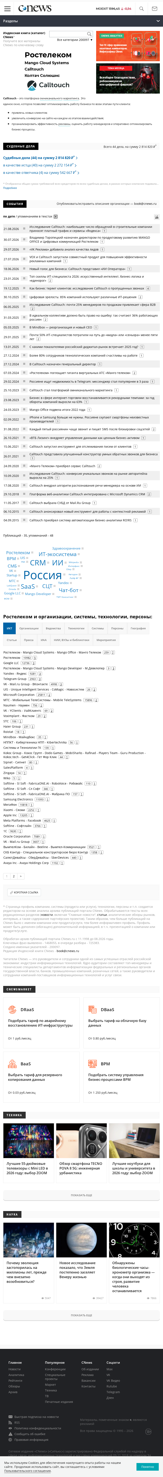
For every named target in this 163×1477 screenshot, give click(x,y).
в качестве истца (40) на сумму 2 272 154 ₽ (38, 165)
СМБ (12, 566)
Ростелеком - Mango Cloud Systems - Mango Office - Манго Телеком (52, 652)
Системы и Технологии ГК (22, 748)
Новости (14, 1369)
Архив (12, 1392)
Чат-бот (69, 590)
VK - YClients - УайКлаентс (22, 711)
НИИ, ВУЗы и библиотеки (71, 640)
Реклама (88, 1375)
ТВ (47, 1396)
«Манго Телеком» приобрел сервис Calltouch (62, 466)
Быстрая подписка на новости (36, 1417)
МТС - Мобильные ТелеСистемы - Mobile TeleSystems (42, 700)
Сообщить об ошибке (29, 1434)
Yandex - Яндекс (15, 673)
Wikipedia (74, 562)
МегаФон (10, 805)
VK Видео (113, 1381)
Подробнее (10, 188)
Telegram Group (15, 679)
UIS (22, 558)
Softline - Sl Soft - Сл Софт (21, 789)
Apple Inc (10, 815)
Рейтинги (15, 1381)
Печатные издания (59, 1402)
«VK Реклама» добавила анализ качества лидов (64, 249)
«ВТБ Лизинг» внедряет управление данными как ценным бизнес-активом (84, 438)
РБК (23, 561)
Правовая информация (31, 1440)
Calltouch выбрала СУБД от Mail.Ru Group (60, 503)
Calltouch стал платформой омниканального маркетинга (71, 390)
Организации (29, 628)
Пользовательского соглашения (27, 1471)
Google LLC (12, 593)
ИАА (44, 640)
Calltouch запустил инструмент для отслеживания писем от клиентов (80, 446)
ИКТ (9, 628)
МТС (12, 581)
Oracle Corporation (17, 836)
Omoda (12, 589)
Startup (12, 575)
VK (11, 571)
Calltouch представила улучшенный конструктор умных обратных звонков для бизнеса (94, 454)
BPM (11, 558)
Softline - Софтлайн (17, 826)
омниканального (51, 98)
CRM (38, 563)
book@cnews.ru (145, 204)
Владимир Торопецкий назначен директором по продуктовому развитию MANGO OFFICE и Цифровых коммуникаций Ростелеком (90, 239)
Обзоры (14, 1386)
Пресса (29, 640)
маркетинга (71, 98)
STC (6, 721)
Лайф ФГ (74, 578)
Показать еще (81, 1195)
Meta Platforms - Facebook (22, 820)
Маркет (50, 1385)
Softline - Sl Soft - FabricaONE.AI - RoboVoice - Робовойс (43, 783)
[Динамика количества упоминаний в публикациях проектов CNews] (157, 217)
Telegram (113, 1392)
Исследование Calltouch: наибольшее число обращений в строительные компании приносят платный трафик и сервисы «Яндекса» (91, 229)
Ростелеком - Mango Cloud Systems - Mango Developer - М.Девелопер (54, 668)
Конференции (55, 1369)
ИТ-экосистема (58, 554)
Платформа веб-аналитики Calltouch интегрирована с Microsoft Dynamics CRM (87, 494)
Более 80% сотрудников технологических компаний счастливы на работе (84, 355)
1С (5, 831)
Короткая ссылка (26, 892)
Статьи (12, 640)
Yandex (63, 583)
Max (109, 1369)
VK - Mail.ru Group (16, 842)
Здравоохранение (66, 548)
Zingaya (8, 773)
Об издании (90, 1369)
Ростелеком (18, 552)
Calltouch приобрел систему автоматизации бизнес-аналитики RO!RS (81, 520)
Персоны (117, 628)
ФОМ (6, 598)
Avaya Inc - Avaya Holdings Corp (26, 863)
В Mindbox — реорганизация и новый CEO (61, 327)
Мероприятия (106, 640)
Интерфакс (74, 566)
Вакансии (89, 1381)
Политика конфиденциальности (37, 1428)
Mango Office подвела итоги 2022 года (57, 410)
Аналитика (16, 1375)
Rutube (112, 1386)
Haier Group (12, 726)
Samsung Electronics (18, 799)
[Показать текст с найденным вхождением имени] (55, 216)
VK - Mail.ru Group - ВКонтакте (25, 684)
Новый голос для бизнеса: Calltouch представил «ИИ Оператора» (77, 269)
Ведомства (53, 628)
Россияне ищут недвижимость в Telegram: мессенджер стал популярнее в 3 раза (89, 381)
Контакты (89, 1386)
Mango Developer (38, 594)
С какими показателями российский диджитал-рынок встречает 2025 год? (84, 347)
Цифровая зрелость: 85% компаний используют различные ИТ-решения (83, 297)
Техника (51, 1390)
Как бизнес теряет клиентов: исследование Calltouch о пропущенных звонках (87, 288)
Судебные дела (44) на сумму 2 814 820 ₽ (39, 157)
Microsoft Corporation (19, 695)
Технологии (76, 628)
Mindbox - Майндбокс (19, 737)
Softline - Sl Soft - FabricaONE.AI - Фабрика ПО (36, 794)
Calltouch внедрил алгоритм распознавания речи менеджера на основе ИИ (85, 485)
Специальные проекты (55, 1377)
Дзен (110, 1398)
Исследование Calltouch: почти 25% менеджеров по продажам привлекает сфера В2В (93, 305)
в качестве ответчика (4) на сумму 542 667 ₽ (39, 172)
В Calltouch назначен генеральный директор (63, 364)
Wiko (6, 778)
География (138, 628)
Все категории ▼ (75, 40)
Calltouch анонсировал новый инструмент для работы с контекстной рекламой (88, 511)
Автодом (73, 574)
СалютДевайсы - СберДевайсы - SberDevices (36, 857)
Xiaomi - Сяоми (14, 810)
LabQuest (12, 585)
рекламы (64, 124)
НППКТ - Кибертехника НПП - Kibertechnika (35, 742)
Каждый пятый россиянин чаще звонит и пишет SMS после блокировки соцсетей (90, 429)
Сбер (68, 569)
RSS (17, 1422)
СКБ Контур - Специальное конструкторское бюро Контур (45, 852)
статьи (102, 915)
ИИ (57, 563)
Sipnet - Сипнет (14, 762)
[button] (141, 9)
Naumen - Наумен (16, 705)
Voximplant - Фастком (18, 716)
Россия (42, 575)
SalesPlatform (13, 767)
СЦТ (47, 586)
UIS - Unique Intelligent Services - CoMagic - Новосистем (43, 689)
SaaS (28, 586)
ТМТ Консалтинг (64, 596)
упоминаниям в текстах (35, 216)
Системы (98, 628)
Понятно (147, 1467)
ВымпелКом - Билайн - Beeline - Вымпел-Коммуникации (44, 847)
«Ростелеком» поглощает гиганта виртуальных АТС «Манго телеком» (80, 373)
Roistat (8, 732)
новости (47, 915)
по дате (9, 216)
